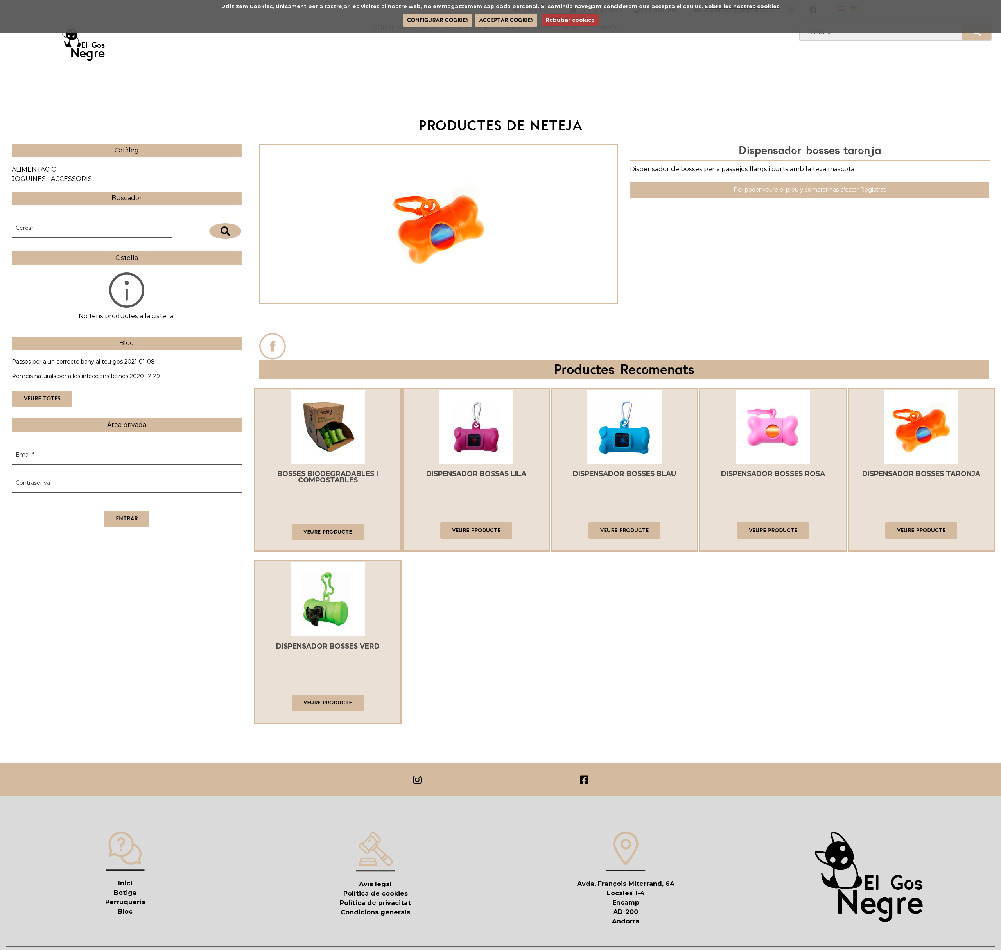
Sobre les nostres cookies (742, 6)
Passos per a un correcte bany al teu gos (67, 361)
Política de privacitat (375, 903)
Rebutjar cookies (570, 19)
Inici (125, 883)
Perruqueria (125, 902)
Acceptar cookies (506, 20)
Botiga (125, 892)
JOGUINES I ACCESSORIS (52, 179)
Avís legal (375, 884)
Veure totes (42, 398)
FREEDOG (438, 320)
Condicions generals (375, 912)
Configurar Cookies (437, 20)
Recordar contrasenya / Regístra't (58, 502)
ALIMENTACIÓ (34, 169)
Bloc (125, 911)
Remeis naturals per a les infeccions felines (70, 376)
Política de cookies (375, 893)
